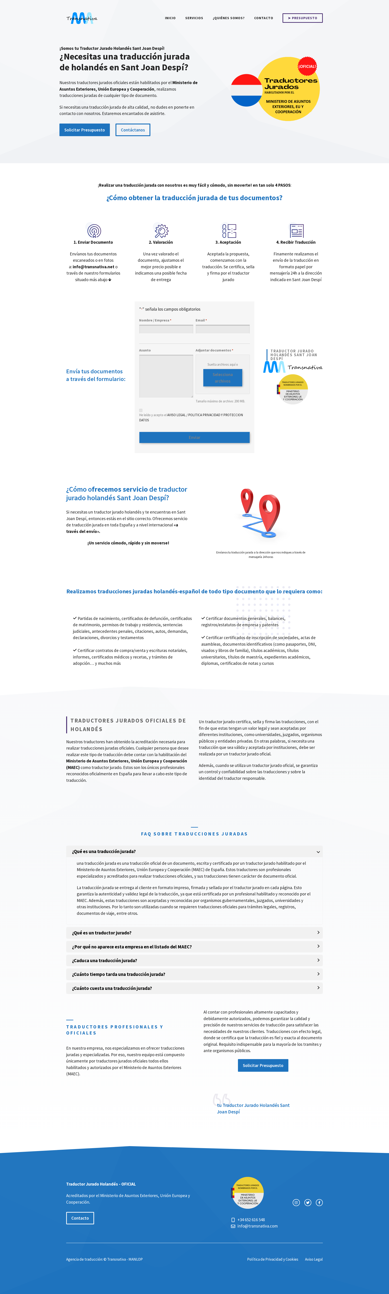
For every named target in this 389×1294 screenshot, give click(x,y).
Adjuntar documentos (214, 350)
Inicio (170, 18)
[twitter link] (307, 1202)
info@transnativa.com (257, 1226)
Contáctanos (133, 130)
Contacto (263, 18)
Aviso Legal (314, 1259)
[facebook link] (319, 1202)
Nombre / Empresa (155, 320)
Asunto (145, 350)
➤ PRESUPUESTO (302, 18)
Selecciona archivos (223, 378)
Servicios (194, 18)
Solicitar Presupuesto (84, 130)
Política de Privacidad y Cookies (272, 1259)
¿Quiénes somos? (229, 18)
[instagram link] (296, 1202)
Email (201, 320)
